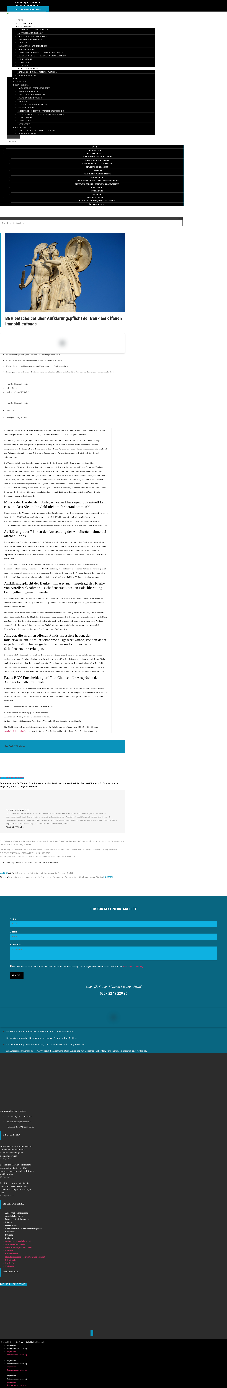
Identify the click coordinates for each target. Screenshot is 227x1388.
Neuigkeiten (19, 82)
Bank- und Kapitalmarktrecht (34, 36)
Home (16, 78)
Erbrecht (24, 43)
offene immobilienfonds (34, 862)
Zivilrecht (24, 124)
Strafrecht (25, 121)
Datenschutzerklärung (133, 966)
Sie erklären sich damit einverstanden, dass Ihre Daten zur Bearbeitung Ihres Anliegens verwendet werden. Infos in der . (77, 966)
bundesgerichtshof (15, 862)
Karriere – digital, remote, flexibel (38, 72)
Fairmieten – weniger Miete (33, 46)
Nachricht (15, 944)
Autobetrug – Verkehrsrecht (34, 30)
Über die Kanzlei (27, 69)
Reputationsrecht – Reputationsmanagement (42, 56)
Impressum (12, 1345)
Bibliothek (25, 392)
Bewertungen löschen (30, 39)
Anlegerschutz (13, 392)
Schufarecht (25, 59)
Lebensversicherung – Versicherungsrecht (41, 53)
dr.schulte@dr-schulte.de (15, 731)
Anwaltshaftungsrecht (31, 33)
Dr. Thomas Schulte (24, 1342)
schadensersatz (53, 862)
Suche (17, 137)
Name (13, 919)
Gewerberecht (26, 49)
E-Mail (13, 932)
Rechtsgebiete (25, 26)
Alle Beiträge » (15, 827)
